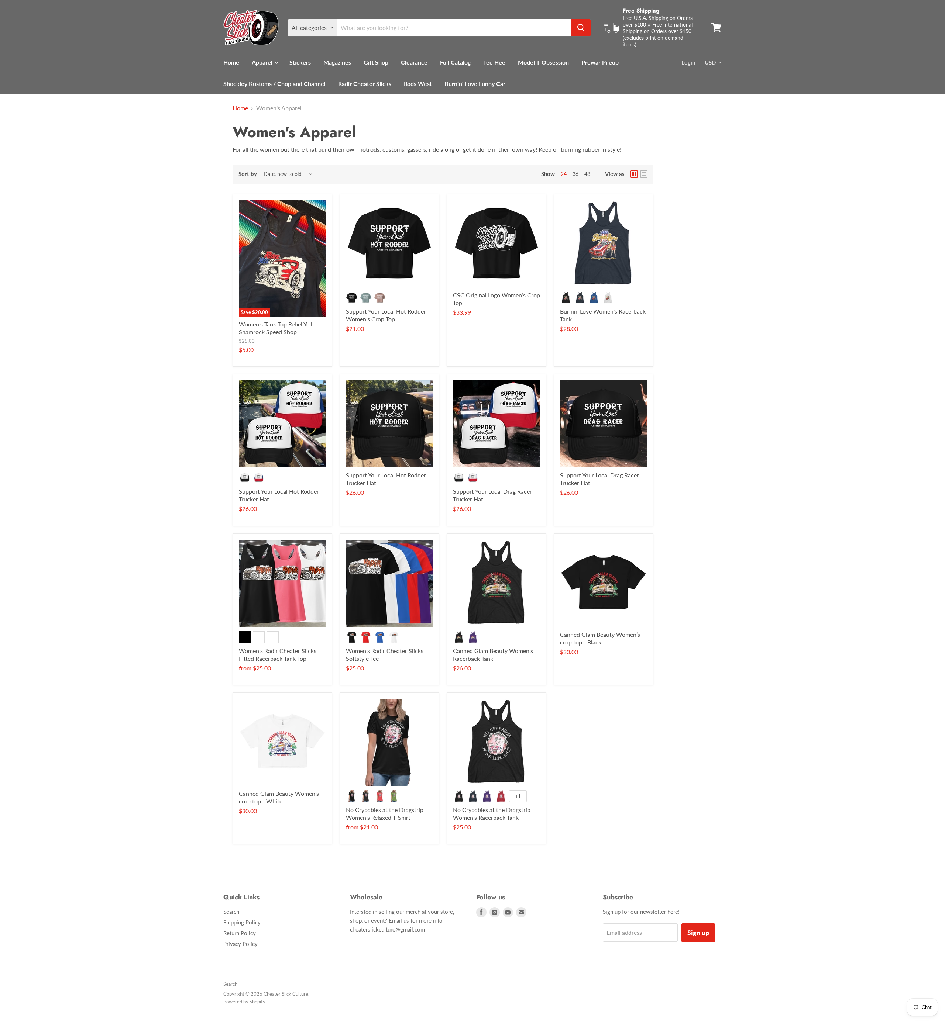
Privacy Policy (240, 943)
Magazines (337, 62)
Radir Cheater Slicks (364, 83)
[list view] (643, 174)
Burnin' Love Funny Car (474, 83)
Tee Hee (494, 62)
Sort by (247, 174)
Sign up (698, 933)
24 (564, 174)
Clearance (414, 62)
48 (587, 174)
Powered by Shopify (244, 1002)
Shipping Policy (242, 922)
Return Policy (239, 933)
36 (575, 174)
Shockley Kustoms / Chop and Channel (274, 83)
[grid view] (634, 174)
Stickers (300, 62)
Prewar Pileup (600, 62)
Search (231, 911)
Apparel (263, 62)
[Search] (581, 27)
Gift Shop (376, 62)
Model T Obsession (543, 62)
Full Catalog (455, 62)
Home (231, 62)
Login (688, 62)
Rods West (418, 83)
